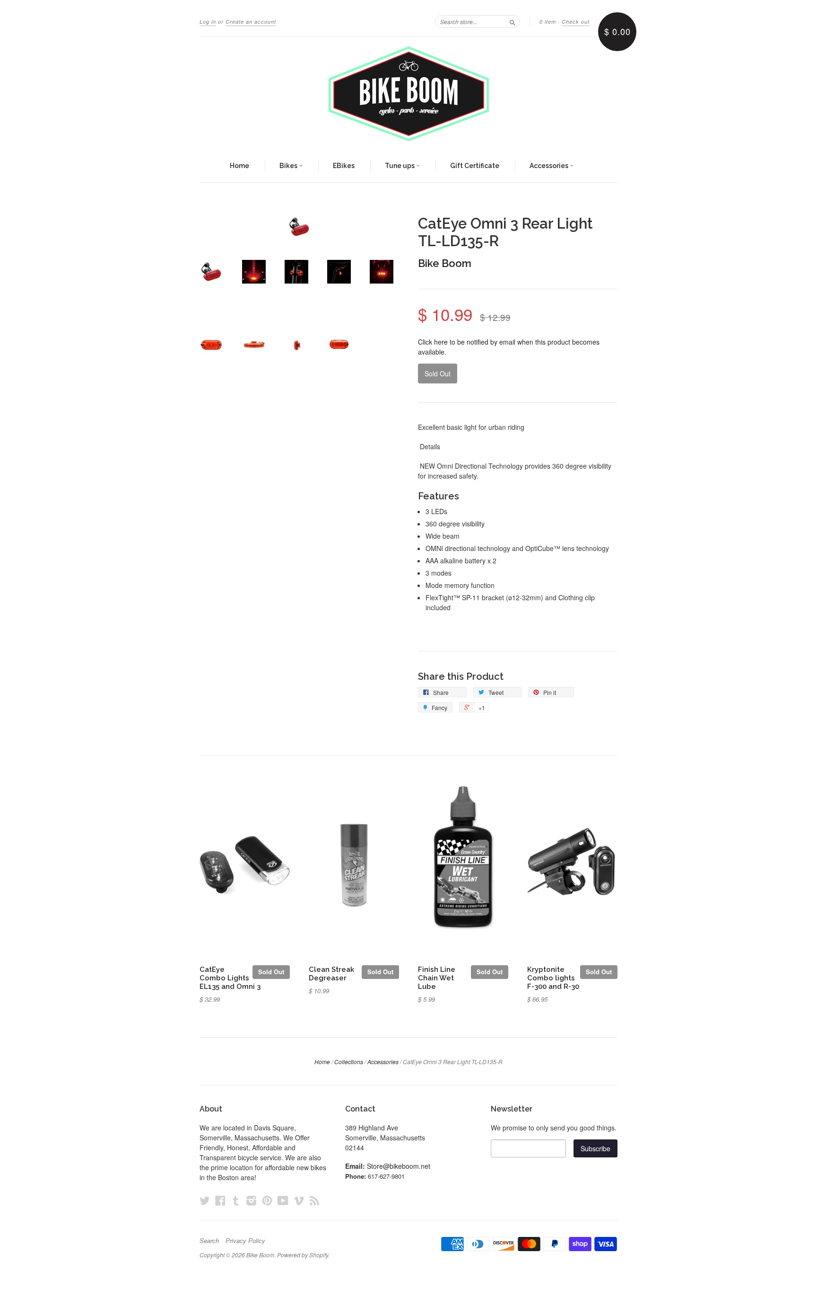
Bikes (289, 165)
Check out (576, 21)
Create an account (251, 21)
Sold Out (271, 971)
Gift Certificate (474, 165)
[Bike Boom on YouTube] (283, 1200)
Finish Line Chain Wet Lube (436, 977)
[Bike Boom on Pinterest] (267, 1200)
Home (239, 165)
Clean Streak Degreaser (331, 973)
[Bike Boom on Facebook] (220, 1200)
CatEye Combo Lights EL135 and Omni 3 (230, 977)
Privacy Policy (245, 1240)
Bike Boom (444, 263)
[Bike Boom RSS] (314, 1200)
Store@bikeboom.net (398, 1166)
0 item (547, 21)
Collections (348, 1062)
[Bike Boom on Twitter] (205, 1200)
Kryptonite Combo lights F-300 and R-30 (553, 977)
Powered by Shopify (302, 1255)
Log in (208, 21)
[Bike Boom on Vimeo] (299, 1200)
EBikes (344, 165)
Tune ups (400, 165)
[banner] (408, 93)
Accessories (550, 165)
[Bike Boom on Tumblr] (236, 1200)
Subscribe (595, 1148)
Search (209, 1240)
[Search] (512, 21)
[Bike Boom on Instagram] (251, 1200)
